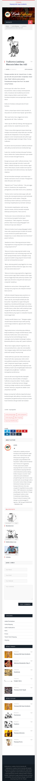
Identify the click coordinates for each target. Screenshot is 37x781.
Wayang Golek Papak (20, 690)
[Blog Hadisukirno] (18, 14)
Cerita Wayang (29, 69)
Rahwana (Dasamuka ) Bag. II (22, 663)
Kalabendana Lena (11, 542)
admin (7, 69)
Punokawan (17, 715)
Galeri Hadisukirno (10, 627)
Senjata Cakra (18, 681)
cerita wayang (9, 417)
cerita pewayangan (10, 414)
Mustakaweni (9, 526)
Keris (6, 630)
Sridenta (8, 557)
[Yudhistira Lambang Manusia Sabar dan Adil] (12, 58)
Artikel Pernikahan (10, 621)
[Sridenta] (11, 550)
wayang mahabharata (11, 421)
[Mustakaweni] (11, 518)
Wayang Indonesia (19, 733)
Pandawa (16, 724)
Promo (6, 634)
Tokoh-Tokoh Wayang (11, 637)
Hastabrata (17, 672)
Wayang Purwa (18, 742)
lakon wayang (18, 417)
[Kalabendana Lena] (11, 535)
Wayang (7, 640)
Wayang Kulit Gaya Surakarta (18, 4)
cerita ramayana (21, 414)
